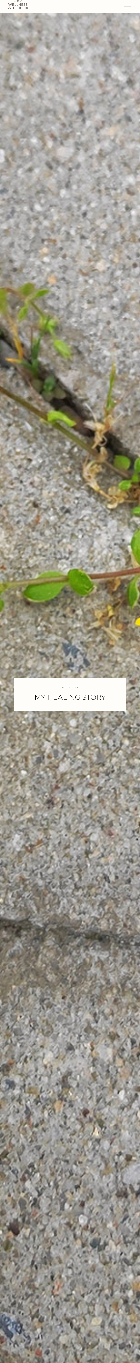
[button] (128, 7)
